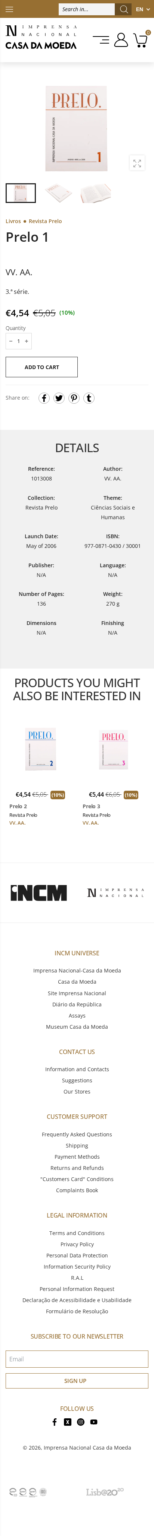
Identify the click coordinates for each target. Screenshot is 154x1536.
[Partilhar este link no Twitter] (59, 398)
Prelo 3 (91, 806)
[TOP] (9, 9)
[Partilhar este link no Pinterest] (74, 398)
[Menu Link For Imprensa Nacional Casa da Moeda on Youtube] (94, 1421)
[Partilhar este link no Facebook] (44, 398)
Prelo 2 (18, 806)
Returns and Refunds (77, 1167)
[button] (139, 128)
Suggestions (77, 1080)
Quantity (15, 327)
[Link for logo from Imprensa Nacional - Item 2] (115, 893)
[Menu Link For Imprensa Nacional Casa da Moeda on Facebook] (54, 1421)
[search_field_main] (124, 9)
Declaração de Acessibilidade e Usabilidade (77, 1300)
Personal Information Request (77, 1288)
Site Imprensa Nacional (77, 993)
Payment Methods (77, 1156)
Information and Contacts (77, 1069)
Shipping (77, 1145)
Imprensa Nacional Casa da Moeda (87, 1447)
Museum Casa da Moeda (77, 1026)
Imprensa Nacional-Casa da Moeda (77, 970)
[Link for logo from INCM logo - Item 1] (38, 893)
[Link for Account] (119, 40)
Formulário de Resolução (77, 1311)
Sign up (75, 1380)
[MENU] (101, 40)
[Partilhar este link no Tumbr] (89, 398)
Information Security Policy (77, 1266)
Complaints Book (77, 1190)
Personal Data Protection (77, 1255)
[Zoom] (137, 162)
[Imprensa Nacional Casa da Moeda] (41, 40)
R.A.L (77, 1277)
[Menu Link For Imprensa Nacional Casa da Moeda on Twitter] (67, 1421)
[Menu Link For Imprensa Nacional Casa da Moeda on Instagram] (80, 1421)
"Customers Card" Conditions (77, 1179)
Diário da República (77, 1004)
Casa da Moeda (77, 981)
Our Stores (77, 1091)
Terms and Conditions (77, 1233)
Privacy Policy (77, 1244)
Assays (77, 1015)
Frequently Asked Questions (77, 1134)
